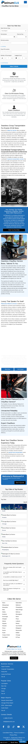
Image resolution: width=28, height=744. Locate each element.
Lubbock (18, 621)
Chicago (4, 523)
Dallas (4, 536)
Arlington (4, 618)
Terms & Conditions (19, 732)
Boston (17, 623)
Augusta (4, 623)
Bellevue (18, 612)
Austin (3, 511)
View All (25, 502)
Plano (17, 618)
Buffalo (17, 632)
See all (3, 676)
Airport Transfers (5, 666)
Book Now (7, 369)
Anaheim (4, 614)
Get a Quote (20, 369)
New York (4, 543)
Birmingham (19, 614)
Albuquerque (5, 605)
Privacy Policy (13, 735)
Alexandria (5, 607)
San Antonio (19, 625)
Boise (17, 616)
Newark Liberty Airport (7, 700)
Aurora (4, 630)
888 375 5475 (3, 742)
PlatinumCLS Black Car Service (9, 303)
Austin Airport (4, 708)
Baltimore (18, 605)
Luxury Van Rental (6, 674)
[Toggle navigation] (25, 2)
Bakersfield (19, 602)
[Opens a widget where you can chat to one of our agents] (23, 741)
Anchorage (5, 616)
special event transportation (16, 452)
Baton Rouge (19, 609)
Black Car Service (12, 130)
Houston (4, 517)
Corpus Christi (6, 635)
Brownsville (19, 630)
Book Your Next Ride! (14, 230)
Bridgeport (18, 628)
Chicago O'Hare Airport (7, 703)
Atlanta (4, 621)
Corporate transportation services (15, 159)
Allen (3, 609)
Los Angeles (4, 683)
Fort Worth (5, 637)
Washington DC (6, 556)
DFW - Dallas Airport (6, 705)
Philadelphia (5, 549)
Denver (4, 530)
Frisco (3, 628)
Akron (3, 602)
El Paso (18, 637)
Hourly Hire (4, 671)
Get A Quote (20, 482)
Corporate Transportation (7, 669)
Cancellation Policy (8, 732)
